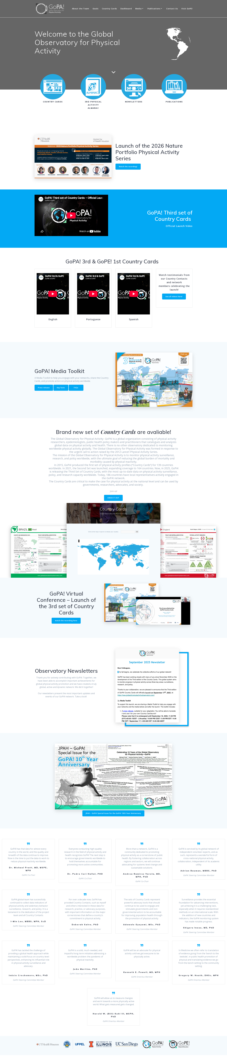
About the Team (80, 8)
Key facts (61, 388)
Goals (95, 8)
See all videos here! (174, 296)
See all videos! (41, 240)
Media (138, 8)
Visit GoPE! (187, 8)
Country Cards (109, 8)
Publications (154, 8)
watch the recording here (66, 620)
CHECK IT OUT (113, 498)
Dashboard (126, 8)
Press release (44, 388)
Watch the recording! (128, 166)
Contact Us (172, 8)
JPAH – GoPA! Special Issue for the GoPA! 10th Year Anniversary (113, 813)
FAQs (76, 388)
